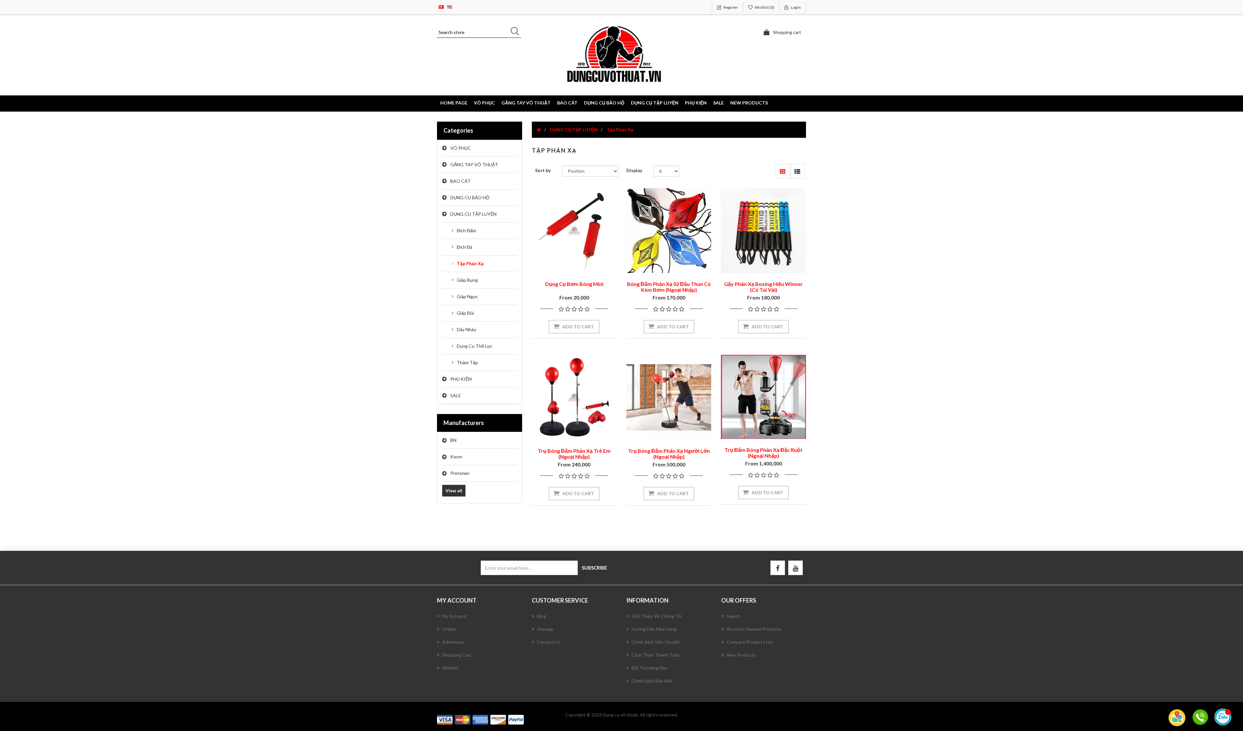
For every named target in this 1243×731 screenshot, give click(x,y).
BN (453, 440)
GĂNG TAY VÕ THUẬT (474, 164)
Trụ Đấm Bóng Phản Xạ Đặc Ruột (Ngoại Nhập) (763, 453)
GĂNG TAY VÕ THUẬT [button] (526, 102)
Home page (453, 102)
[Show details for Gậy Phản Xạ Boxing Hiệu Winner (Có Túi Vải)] (763, 230)
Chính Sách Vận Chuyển (656, 642)
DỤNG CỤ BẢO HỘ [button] (604, 102)
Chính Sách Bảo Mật (652, 680)
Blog (541, 616)
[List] (797, 171)
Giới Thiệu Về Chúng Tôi (657, 616)
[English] (449, 6)
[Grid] (783, 171)
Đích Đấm (466, 230)
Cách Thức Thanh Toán (655, 655)
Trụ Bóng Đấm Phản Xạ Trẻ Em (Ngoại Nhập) (574, 454)
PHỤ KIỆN (461, 379)
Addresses (453, 642)
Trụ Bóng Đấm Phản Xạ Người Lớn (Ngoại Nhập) (669, 454)
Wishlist (450, 668)
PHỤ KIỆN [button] (696, 102)
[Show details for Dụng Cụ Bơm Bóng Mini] (574, 230)
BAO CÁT (460, 181)
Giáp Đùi (465, 313)
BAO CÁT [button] (567, 102)
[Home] (539, 129)
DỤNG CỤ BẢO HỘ (469, 197)
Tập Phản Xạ (470, 263)
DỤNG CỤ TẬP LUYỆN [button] (654, 102)
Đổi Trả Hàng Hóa (649, 668)
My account (454, 616)
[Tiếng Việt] (441, 6)
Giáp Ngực (467, 296)
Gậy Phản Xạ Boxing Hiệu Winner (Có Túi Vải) (763, 287)
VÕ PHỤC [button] (484, 102)
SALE (718, 102)
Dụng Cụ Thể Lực (474, 346)
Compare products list (750, 642)
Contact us (548, 642)
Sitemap (545, 629)
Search (734, 616)
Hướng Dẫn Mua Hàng (654, 629)
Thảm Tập (467, 362)
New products (749, 102)
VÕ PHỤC (460, 148)
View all (453, 490)
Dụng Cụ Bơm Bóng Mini (574, 284)
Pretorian (459, 473)
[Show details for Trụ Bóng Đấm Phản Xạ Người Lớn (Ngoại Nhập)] (668, 397)
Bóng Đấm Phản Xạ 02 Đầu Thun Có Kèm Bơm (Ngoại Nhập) (669, 287)
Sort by (543, 170)
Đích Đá (464, 247)
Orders (449, 629)
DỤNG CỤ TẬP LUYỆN (473, 214)
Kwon (456, 456)
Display (634, 170)
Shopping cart (456, 655)
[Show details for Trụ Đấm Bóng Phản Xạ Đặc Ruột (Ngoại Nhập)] (763, 397)
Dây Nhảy (466, 329)
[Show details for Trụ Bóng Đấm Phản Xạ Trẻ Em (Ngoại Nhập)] (574, 397)
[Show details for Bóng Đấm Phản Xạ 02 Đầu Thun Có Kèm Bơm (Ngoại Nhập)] (668, 230)
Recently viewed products (754, 629)
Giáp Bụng (467, 280)
